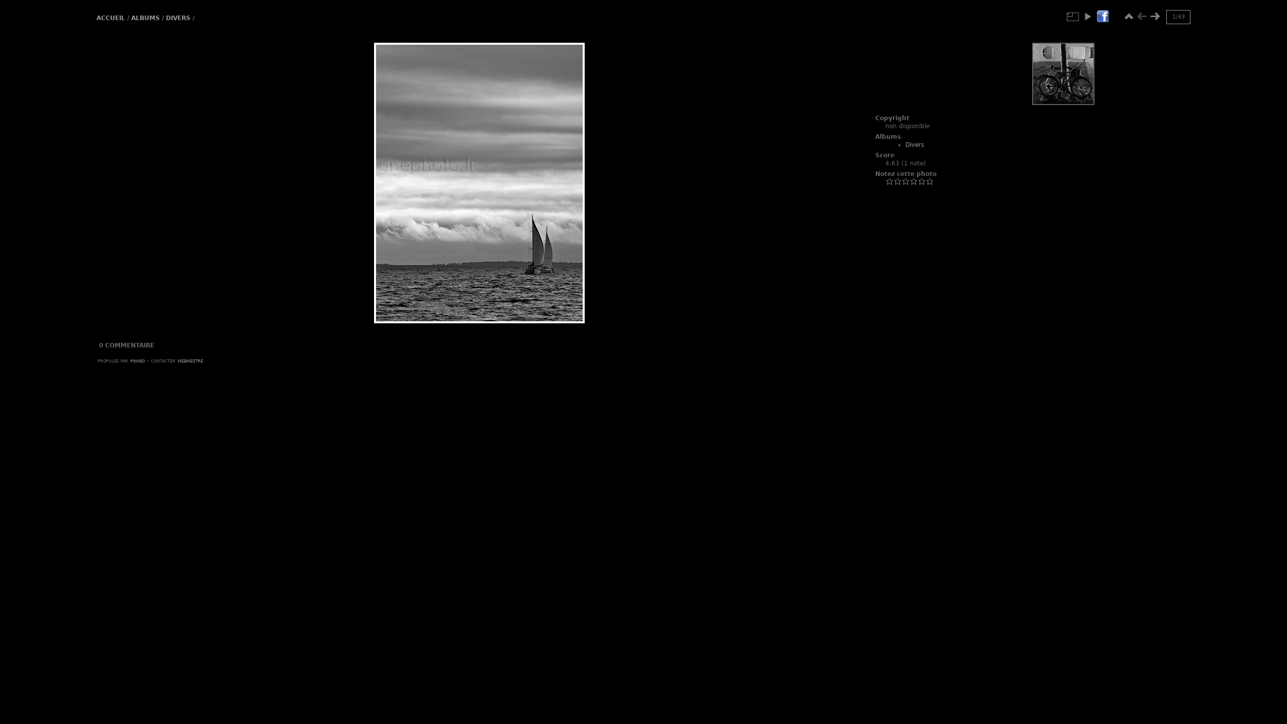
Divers (178, 18)
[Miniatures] (1128, 16)
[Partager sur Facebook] (1102, 17)
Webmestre (190, 360)
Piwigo (137, 360)
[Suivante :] (1154, 16)
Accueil (111, 18)
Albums (145, 18)
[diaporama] (1087, 16)
